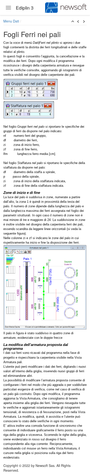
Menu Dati (11, 21)
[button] (73, 21)
